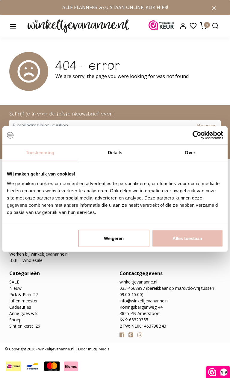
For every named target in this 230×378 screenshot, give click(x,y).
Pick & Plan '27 (23, 294)
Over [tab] (190, 152)
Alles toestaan (187, 238)
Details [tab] (115, 152)
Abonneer (206, 125)
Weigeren (114, 238)
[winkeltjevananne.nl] (78, 25)
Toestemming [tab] (40, 152)
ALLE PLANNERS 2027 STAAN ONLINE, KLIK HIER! (115, 7)
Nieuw (15, 288)
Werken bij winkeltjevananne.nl (39, 254)
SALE (14, 282)
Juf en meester (23, 301)
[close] (214, 7)
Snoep (15, 319)
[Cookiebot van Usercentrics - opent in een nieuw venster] (197, 135)
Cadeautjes (20, 307)
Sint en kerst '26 (24, 326)
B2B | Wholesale (26, 260)
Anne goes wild (24, 313)
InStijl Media (98, 349)
